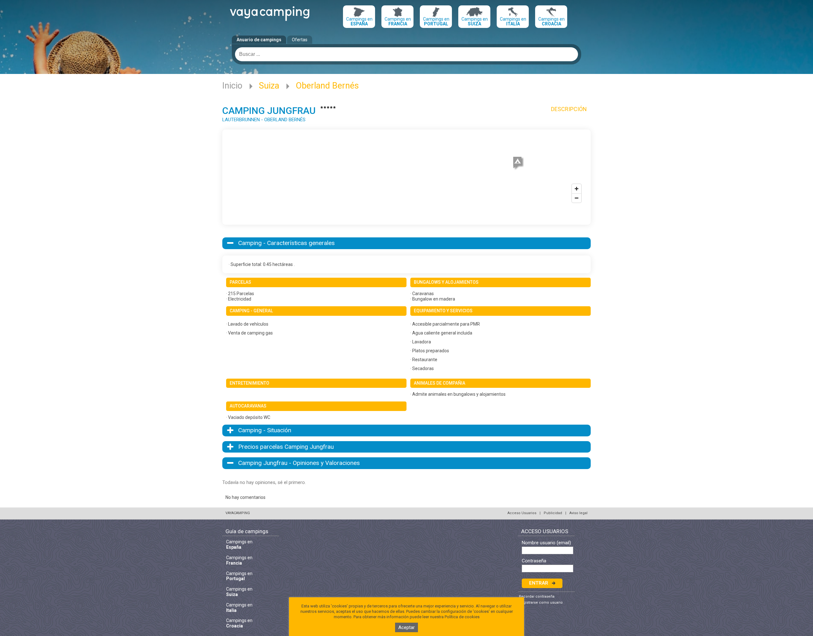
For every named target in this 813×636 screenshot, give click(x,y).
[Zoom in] (576, 188)
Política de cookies (462, 616)
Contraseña (534, 561)
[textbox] (406, 54)
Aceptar (406, 627)
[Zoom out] (576, 197)
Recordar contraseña (536, 596)
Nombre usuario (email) (546, 543)
